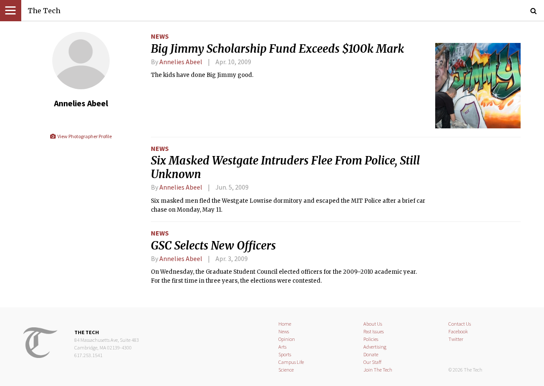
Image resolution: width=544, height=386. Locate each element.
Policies (370, 339)
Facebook (458, 331)
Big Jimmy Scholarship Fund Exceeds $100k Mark (277, 49)
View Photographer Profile (84, 136)
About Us (372, 324)
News (160, 36)
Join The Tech (377, 369)
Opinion (286, 339)
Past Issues (373, 331)
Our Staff (372, 362)
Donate (370, 354)
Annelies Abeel (180, 61)
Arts (282, 346)
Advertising (374, 346)
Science (286, 369)
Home (284, 324)
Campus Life (291, 362)
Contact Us (459, 324)
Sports (284, 354)
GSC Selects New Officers (213, 246)
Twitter (455, 339)
